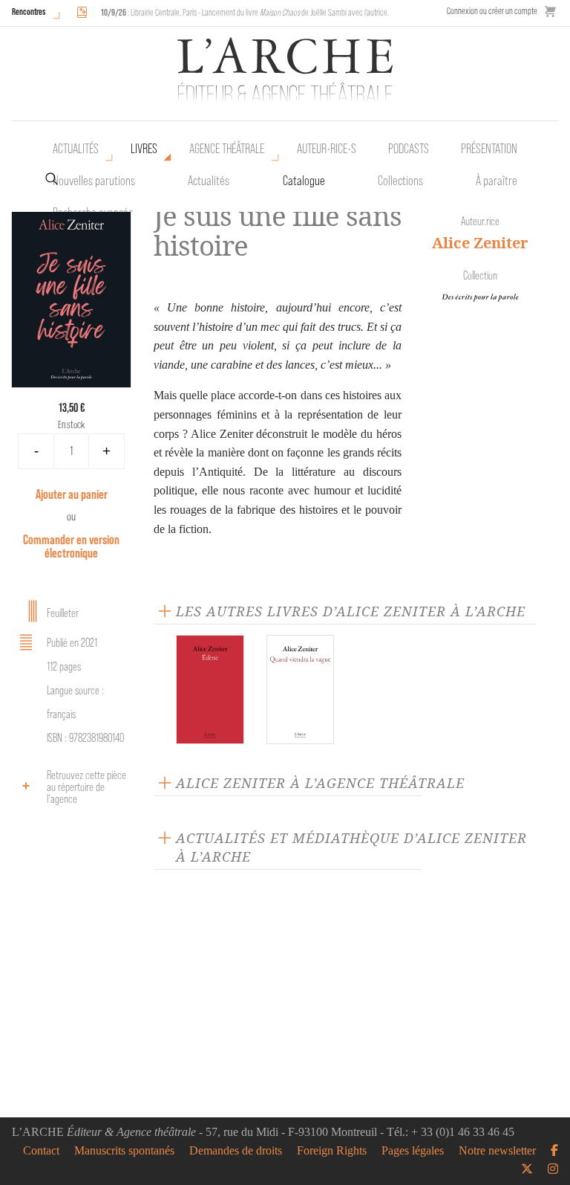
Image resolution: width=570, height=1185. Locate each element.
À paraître (496, 180)
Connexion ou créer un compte (492, 10)
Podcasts (408, 148)
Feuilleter (63, 613)
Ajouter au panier (72, 494)
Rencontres (28, 11)
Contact (41, 1151)
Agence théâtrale (226, 148)
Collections (400, 180)
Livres (144, 148)
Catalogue (304, 180)
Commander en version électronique (71, 546)
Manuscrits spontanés (124, 1151)
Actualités (76, 148)
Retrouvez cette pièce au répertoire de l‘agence (86, 787)
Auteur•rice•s (326, 148)
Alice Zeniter (480, 243)
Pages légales (412, 1151)
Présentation (489, 148)
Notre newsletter (497, 1151)
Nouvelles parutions (94, 180)
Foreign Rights (332, 1151)
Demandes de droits (235, 1151)
